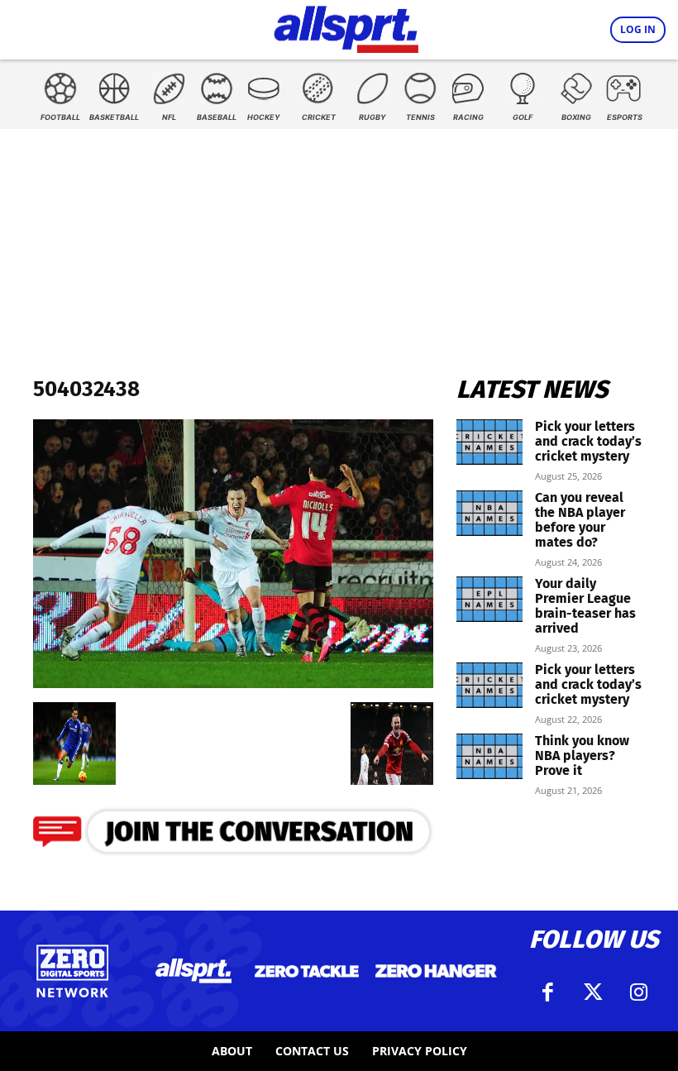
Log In (638, 29)
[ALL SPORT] (346, 26)
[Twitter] (593, 992)
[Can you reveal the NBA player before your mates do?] (489, 513)
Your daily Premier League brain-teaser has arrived (585, 606)
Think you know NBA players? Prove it (582, 755)
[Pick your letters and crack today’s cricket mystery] (489, 442)
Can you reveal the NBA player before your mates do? (580, 520)
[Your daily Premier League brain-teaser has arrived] (489, 599)
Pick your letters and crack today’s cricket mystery (588, 441)
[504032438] (233, 682)
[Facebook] (548, 992)
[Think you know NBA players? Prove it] (489, 756)
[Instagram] (639, 992)
